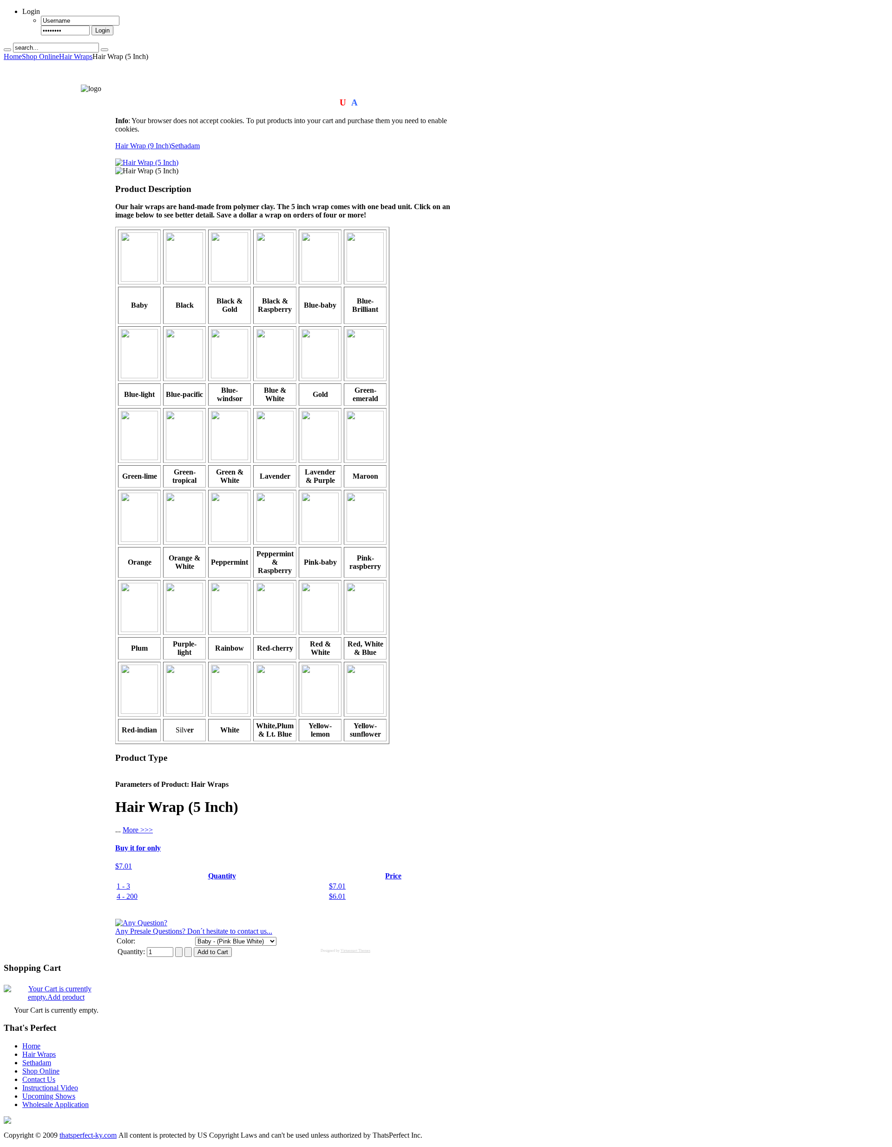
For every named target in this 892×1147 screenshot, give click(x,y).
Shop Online (40, 56)
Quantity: (132, 952)
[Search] (7, 49)
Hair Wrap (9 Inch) (143, 146)
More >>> (138, 830)
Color (125, 941)
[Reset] (104, 49)
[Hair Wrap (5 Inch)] (146, 162)
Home (13, 56)
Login (102, 30)
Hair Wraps (75, 56)
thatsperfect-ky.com (88, 1135)
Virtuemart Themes (355, 951)
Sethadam (185, 146)
